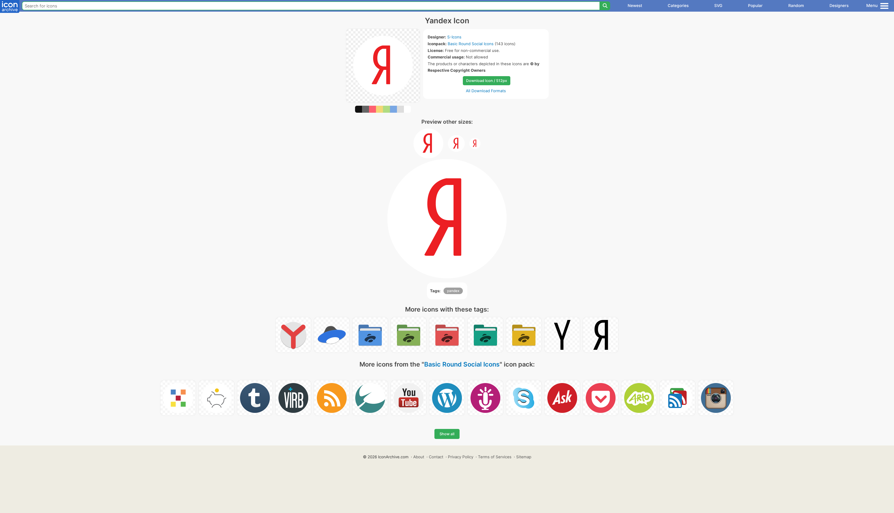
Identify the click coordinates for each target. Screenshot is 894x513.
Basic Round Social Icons (471, 43)
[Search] (604, 5)
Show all (447, 433)
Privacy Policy (460, 457)
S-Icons (454, 37)
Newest (635, 5)
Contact (436, 457)
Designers (839, 5)
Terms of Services (494, 457)
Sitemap (523, 457)
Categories (678, 5)
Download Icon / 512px (486, 80)
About (418, 457)
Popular (755, 5)
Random (796, 5)
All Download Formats (486, 90)
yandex (453, 291)
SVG (718, 5)
